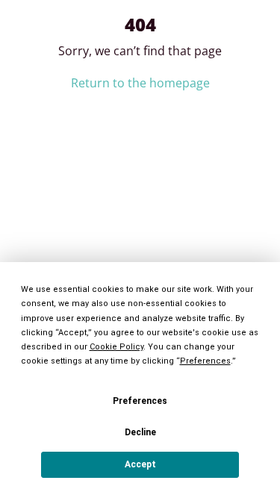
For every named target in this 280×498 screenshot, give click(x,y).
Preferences (140, 401)
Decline (140, 432)
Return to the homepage (140, 83)
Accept (140, 464)
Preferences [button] (205, 361)
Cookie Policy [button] (116, 347)
